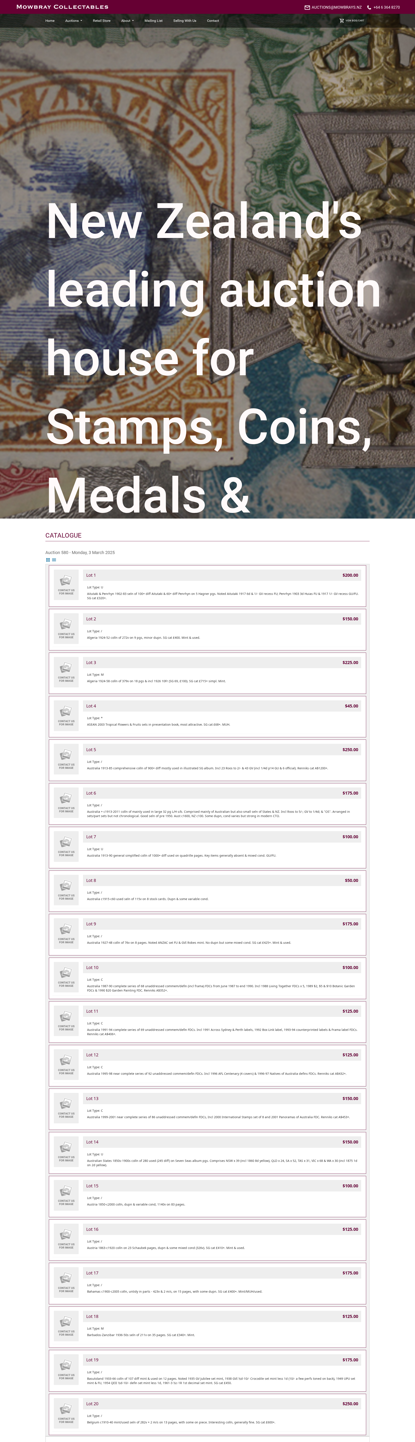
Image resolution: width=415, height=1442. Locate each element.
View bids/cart (355, 20)
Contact (213, 21)
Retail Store (101, 21)
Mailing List (154, 21)
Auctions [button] (72, 21)
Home (49, 21)
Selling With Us (184, 21)
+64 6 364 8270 (387, 7)
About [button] (126, 21)
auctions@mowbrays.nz (337, 7)
